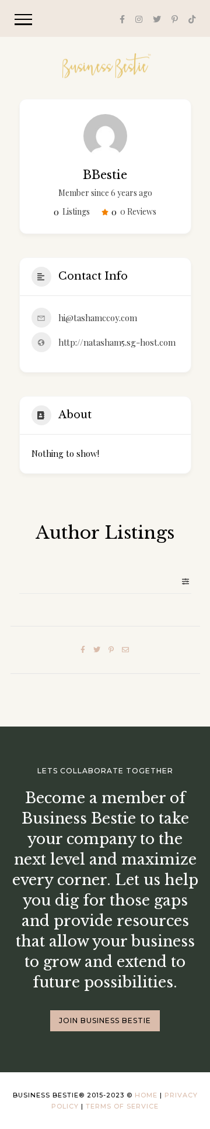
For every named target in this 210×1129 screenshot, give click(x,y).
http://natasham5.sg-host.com (117, 342)
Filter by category (180, 581)
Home (146, 1095)
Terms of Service (122, 1106)
